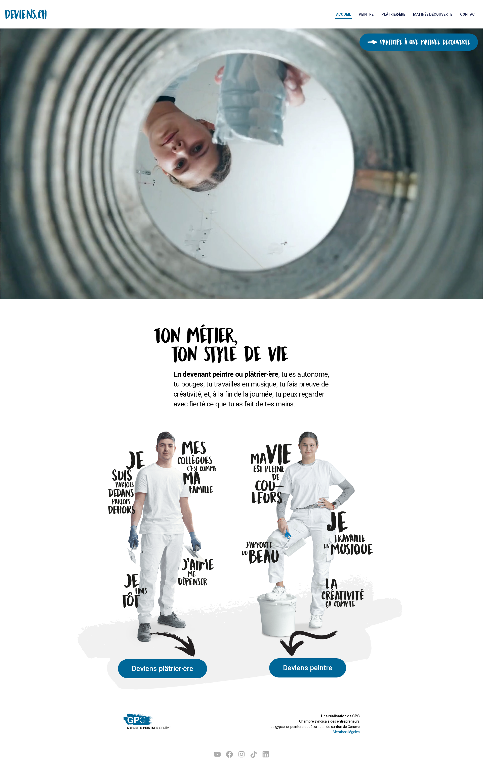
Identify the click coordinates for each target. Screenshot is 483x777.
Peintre (366, 14)
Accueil (343, 14)
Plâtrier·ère (393, 14)
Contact (468, 14)
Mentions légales (346, 732)
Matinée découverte (432, 14)
